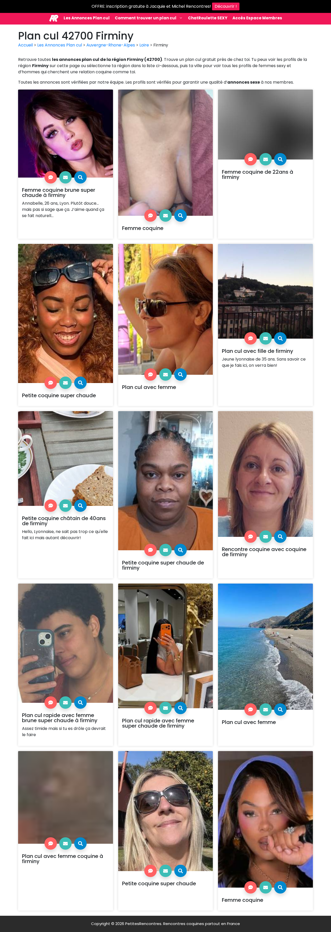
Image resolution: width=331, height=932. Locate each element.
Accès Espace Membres (257, 18)
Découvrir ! (226, 6)
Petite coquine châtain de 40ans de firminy (64, 521)
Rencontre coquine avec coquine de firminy (264, 552)
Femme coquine (142, 228)
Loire (144, 45)
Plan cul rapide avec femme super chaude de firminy (158, 723)
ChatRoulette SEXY (207, 18)
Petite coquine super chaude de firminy (163, 565)
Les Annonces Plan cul (87, 18)
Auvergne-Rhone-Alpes (110, 45)
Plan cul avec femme (149, 387)
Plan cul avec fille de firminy (257, 351)
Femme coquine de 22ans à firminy (257, 174)
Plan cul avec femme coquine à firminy (62, 859)
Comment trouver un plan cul (145, 18)
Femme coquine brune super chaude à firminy (58, 192)
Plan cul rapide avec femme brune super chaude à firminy (59, 718)
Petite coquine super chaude (59, 395)
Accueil (25, 45)
